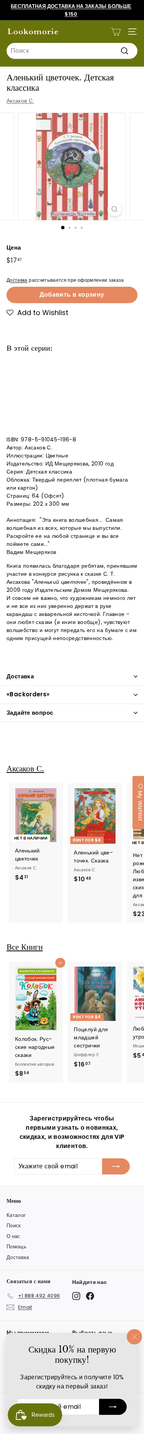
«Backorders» (28, 694)
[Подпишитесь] (113, 1407)
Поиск (14, 1225)
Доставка (17, 280)
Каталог (16, 1215)
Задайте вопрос (30, 713)
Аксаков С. (20, 101)
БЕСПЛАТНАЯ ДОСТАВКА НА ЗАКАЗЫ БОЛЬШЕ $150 (71, 10)
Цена (14, 247)
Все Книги (25, 947)
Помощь (16, 1246)
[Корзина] (116, 31)
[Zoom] (115, 209)
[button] (37, 312)
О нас (13, 1236)
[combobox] (72, 51)
